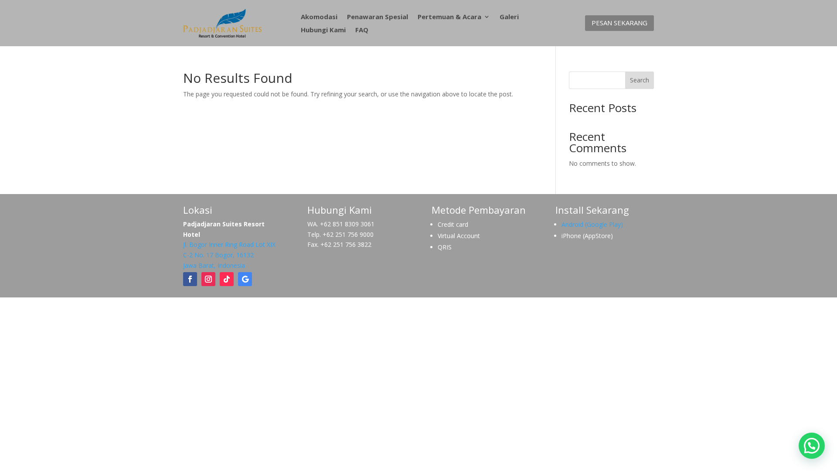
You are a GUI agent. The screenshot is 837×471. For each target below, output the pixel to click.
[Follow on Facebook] (190, 279)
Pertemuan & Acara (449, 17)
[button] (812, 446)
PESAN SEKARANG (619, 22)
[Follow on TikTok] (227, 279)
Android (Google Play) (592, 224)
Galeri (509, 17)
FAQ (361, 30)
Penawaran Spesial (377, 17)
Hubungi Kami (323, 30)
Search (639, 80)
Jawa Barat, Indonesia (214, 265)
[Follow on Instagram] (208, 279)
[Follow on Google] (245, 279)
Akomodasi (319, 17)
